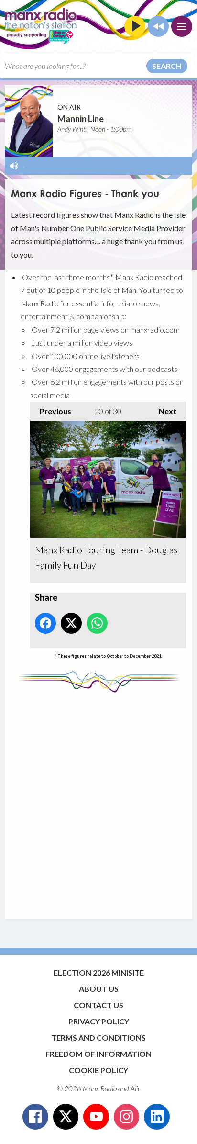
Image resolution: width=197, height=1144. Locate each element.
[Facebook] (35, 1117)
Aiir (135, 1088)
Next (162, 410)
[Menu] (181, 26)
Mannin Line (80, 118)
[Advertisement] (98, 801)
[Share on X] (71, 623)
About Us (99, 988)
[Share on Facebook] (45, 623)
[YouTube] (96, 1117)
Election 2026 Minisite (99, 972)
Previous (50, 410)
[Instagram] (127, 1117)
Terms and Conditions (98, 1037)
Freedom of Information (98, 1053)
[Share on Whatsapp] (97, 623)
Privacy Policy (98, 1021)
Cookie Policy (98, 1070)
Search (167, 65)
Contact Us (98, 1004)
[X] (66, 1117)
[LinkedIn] (157, 1117)
